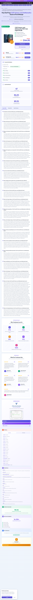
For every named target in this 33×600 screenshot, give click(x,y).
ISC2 (28, 5)
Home (2, 8)
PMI (31, 5)
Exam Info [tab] (10, 108)
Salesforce (24, 5)
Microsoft (3, 5)
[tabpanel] (16, 213)
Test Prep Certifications (17, 23)
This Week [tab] (9, 432)
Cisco (7, 5)
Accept (7, 597)
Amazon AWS (16, 5)
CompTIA (11, 5)
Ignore (14, 597)
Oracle (20, 5)
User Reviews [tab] (16, 108)
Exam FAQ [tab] (4, 108)
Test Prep (6, 8)
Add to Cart (23, 43)
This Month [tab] (23, 432)
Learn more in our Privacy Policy (6, 595)
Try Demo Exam (23, 47)
